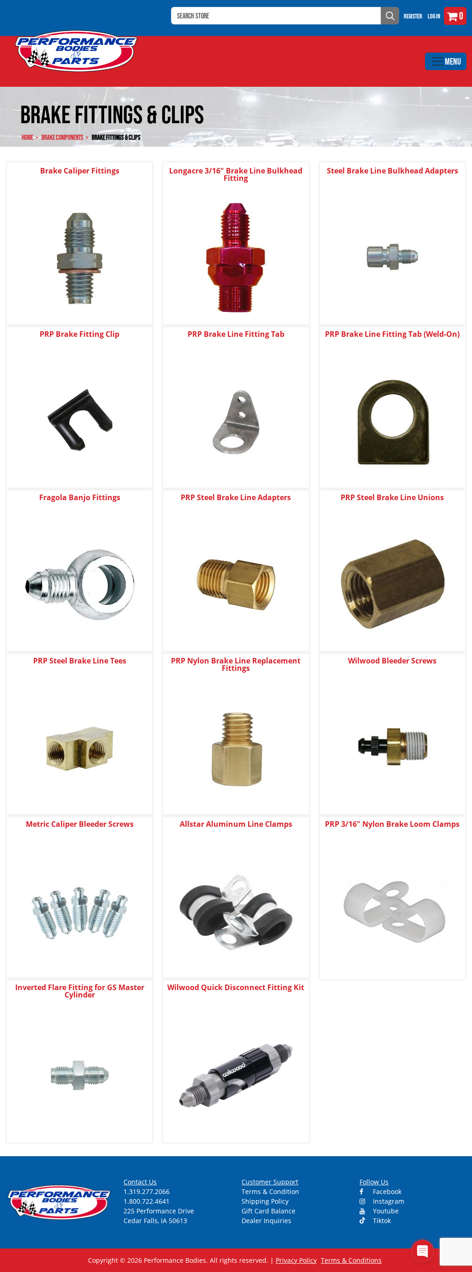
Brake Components (62, 137)
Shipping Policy (265, 1201)
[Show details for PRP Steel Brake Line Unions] (392, 584)
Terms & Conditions (351, 1260)
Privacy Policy (296, 1260)
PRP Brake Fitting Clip (79, 334)
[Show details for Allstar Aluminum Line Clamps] (236, 911)
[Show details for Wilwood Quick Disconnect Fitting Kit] (236, 1074)
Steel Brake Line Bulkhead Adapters (392, 170)
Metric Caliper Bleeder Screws (80, 824)
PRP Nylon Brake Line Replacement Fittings (236, 664)
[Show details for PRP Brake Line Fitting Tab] (236, 421)
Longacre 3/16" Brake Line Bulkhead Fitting (235, 174)
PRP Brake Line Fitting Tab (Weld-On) (392, 334)
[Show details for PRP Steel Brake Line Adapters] (236, 584)
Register (413, 16)
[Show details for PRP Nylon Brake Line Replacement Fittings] (236, 748)
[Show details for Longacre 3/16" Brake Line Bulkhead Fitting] (236, 258)
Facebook (386, 1191)
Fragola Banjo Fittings (79, 497)
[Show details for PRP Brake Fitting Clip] (79, 421)
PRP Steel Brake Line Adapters (236, 497)
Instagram (387, 1201)
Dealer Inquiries (266, 1220)
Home (27, 137)
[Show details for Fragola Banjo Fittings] (79, 584)
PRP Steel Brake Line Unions (392, 497)
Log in (434, 16)
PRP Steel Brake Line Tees (79, 660)
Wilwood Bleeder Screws (392, 660)
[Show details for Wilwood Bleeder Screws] (392, 748)
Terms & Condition (270, 1191)
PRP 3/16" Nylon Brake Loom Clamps (392, 824)
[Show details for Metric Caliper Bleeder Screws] (79, 911)
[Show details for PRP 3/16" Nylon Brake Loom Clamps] (392, 911)
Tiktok (381, 1220)
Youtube (385, 1210)
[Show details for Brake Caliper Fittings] (79, 258)
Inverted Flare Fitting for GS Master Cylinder (79, 991)
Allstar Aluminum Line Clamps (236, 824)
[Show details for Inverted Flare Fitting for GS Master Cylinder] (79, 1074)
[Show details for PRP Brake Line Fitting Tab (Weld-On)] (392, 421)
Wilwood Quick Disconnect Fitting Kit (235, 987)
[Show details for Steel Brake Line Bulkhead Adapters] (392, 258)
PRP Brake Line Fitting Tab (236, 334)
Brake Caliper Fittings (79, 170)
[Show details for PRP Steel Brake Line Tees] (79, 748)
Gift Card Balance (268, 1210)
